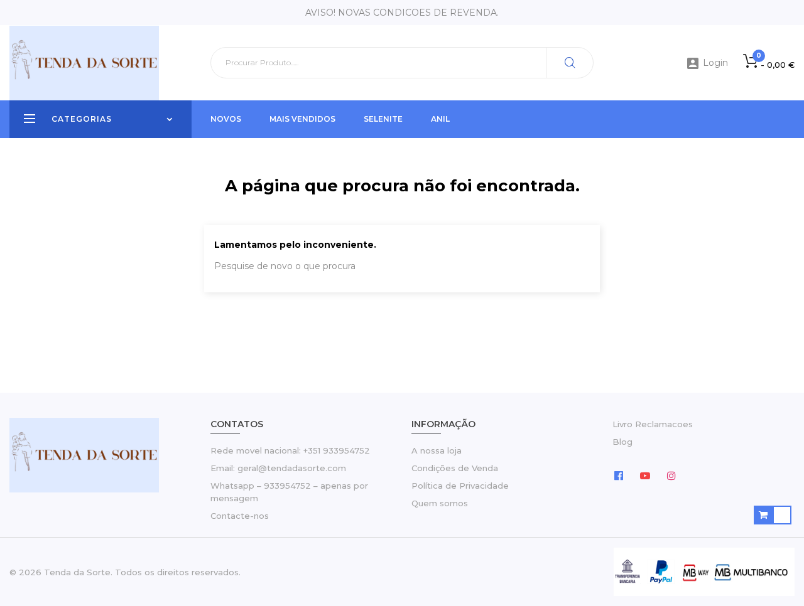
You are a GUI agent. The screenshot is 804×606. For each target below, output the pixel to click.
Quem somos (439, 503)
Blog (622, 442)
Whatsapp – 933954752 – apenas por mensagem (289, 492)
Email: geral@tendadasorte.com (278, 468)
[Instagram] (671, 475)
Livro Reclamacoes (652, 424)
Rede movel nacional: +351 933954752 (290, 450)
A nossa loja (436, 450)
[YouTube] (645, 475)
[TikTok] (698, 475)
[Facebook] (619, 475)
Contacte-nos (239, 516)
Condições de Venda (454, 468)
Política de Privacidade (460, 486)
